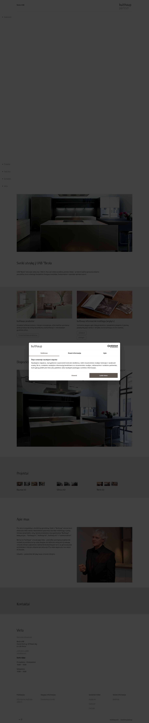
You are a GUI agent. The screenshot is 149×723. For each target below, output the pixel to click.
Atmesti (74, 375)
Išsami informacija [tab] (74, 353)
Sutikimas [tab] (44, 353)
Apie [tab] (105, 353)
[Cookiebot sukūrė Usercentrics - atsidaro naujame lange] (109, 346)
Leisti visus (104, 375)
